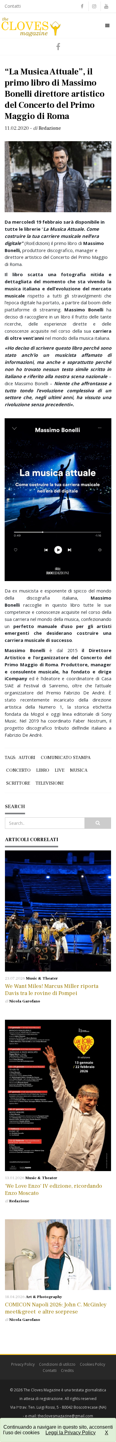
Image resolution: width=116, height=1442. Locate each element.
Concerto (18, 770)
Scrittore (18, 783)
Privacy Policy (23, 1364)
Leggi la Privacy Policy (70, 1432)
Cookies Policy (92, 1364)
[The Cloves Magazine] (31, 25)
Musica (79, 770)
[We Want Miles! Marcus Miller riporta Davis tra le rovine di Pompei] (58, 911)
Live (59, 770)
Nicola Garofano (24, 1001)
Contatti (13, 6)
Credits (67, 1370)
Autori (27, 758)
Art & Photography (44, 1296)
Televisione (50, 783)
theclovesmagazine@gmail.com (65, 1416)
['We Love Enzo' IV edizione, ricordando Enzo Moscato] (58, 1095)
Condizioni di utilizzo (57, 1364)
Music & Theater (42, 978)
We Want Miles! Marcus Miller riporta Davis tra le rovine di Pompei (51, 990)
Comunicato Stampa (66, 758)
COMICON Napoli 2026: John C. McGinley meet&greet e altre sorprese (56, 1308)
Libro (42, 770)
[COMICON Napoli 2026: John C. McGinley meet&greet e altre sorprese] (58, 1254)
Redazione (19, 1201)
